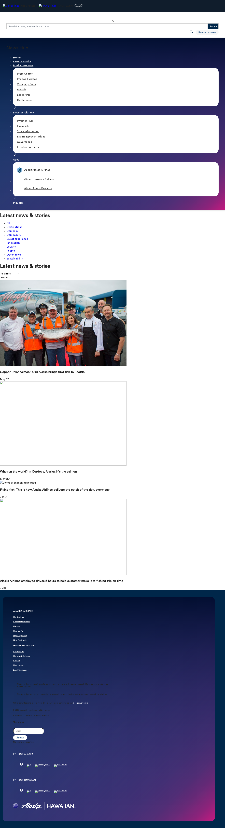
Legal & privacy (20, 636)
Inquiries (18, 203)
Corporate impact (21, 622)
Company (12, 231)
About (17, 160)
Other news (14, 255)
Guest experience (17, 239)
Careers (16, 626)
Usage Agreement (81, 703)
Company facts (26, 84)
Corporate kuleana (21, 656)
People (11, 251)
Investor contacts (28, 147)
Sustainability (15, 259)
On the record (25, 100)
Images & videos (27, 79)
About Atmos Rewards (38, 188)
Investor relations (23, 112)
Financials (23, 126)
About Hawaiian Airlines (39, 179)
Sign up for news (207, 32)
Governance (24, 142)
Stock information (28, 131)
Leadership (23, 95)
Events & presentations (31, 137)
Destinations (14, 227)
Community (14, 235)
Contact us (18, 617)
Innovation (13, 243)
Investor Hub (25, 121)
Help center (18, 631)
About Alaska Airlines (37, 170)
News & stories (22, 61)
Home (17, 57)
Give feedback (20, 640)
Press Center (25, 74)
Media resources (23, 65)
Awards (21, 89)
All (8, 223)
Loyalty (11, 247)
